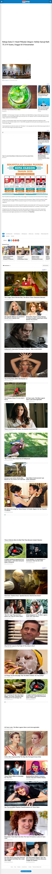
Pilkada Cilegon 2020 (44, 233)
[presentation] (48, 254)
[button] (1, 1)
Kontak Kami (24, 866)
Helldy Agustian (24, 233)
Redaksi (19, 866)
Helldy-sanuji (31, 233)
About (12, 866)
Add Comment (45, 265)
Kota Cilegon (37, 233)
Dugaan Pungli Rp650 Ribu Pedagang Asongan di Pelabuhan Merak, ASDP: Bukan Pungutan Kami (8, 259)
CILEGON (7, 236)
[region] (10, 11)
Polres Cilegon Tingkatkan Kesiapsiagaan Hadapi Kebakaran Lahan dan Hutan (23, 259)
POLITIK (12, 236)
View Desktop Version (26, 871)
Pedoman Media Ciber (37, 866)
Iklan (15, 866)
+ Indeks (29, 866)
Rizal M (6, 80)
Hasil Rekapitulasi (17, 233)
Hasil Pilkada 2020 (9, 233)
